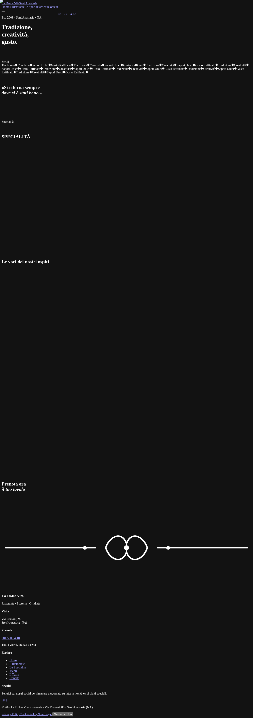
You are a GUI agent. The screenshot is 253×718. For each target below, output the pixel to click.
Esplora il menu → (43, 66)
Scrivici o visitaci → (32, 512)
